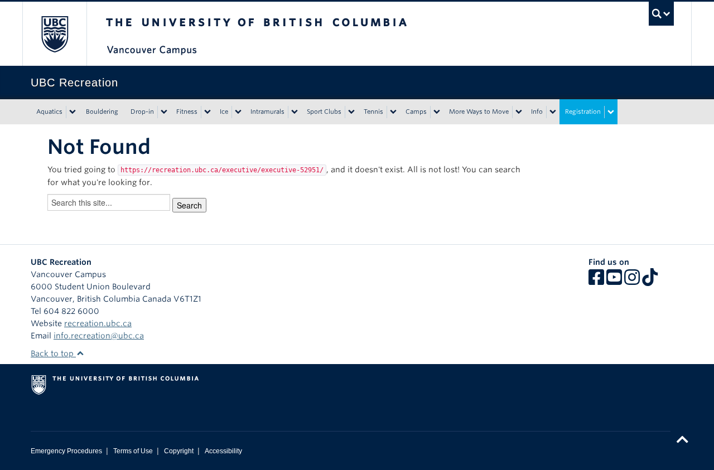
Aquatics (49, 111)
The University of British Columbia (54, 34)
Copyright (179, 451)
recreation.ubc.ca (98, 323)
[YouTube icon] (614, 281)
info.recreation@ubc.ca (99, 335)
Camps (416, 111)
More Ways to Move (479, 111)
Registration (583, 111)
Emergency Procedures (66, 451)
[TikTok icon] (650, 281)
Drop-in (142, 111)
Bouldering (102, 111)
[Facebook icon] (596, 281)
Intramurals (267, 111)
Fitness (186, 111)
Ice (224, 111)
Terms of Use (133, 451)
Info (537, 111)
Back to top (53, 353)
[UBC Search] (661, 14)
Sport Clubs (324, 111)
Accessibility (223, 451)
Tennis (373, 111)
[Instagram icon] (632, 281)
